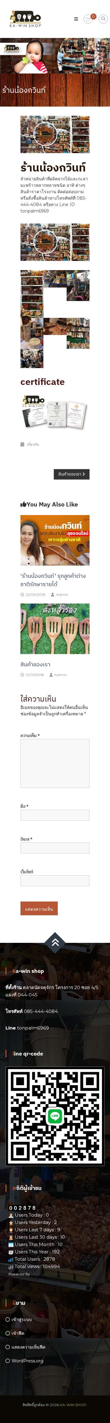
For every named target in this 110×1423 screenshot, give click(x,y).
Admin (62, 594)
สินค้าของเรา (35, 664)
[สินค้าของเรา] (55, 628)
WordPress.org (27, 1361)
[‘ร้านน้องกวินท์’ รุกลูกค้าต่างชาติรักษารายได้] (55, 540)
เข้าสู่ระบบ (22, 1319)
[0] (88, 19)
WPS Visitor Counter (48, 1274)
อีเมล (26, 839)
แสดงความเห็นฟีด (29, 1347)
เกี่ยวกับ (33, 444)
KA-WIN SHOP (73, 1404)
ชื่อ (24, 806)
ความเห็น (30, 735)
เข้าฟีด (18, 1333)
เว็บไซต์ (26, 872)
